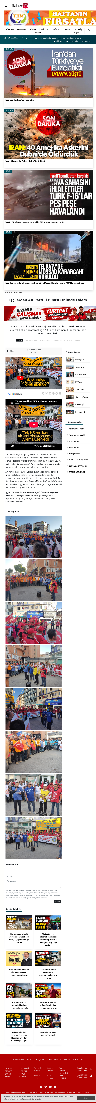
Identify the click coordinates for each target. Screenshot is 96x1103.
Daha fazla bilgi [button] (35, 1099)
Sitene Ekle (19, 1059)
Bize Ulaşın (79, 1059)
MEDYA (38, 32)
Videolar (59, 41)
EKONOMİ (21, 29)
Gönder (57, 902)
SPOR (67, 29)
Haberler (8, 293)
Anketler (37, 1071)
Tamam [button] (86, 1098)
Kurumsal (66, 1059)
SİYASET (34, 29)
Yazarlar (87, 41)
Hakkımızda (53, 1059)
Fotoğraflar (73, 41)
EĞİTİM (44, 29)
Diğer (77, 32)
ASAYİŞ (78, 29)
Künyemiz (40, 1059)
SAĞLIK (56, 29)
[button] (23, 39)
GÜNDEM (10, 29)
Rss (29, 1059)
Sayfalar (50, 1071)
